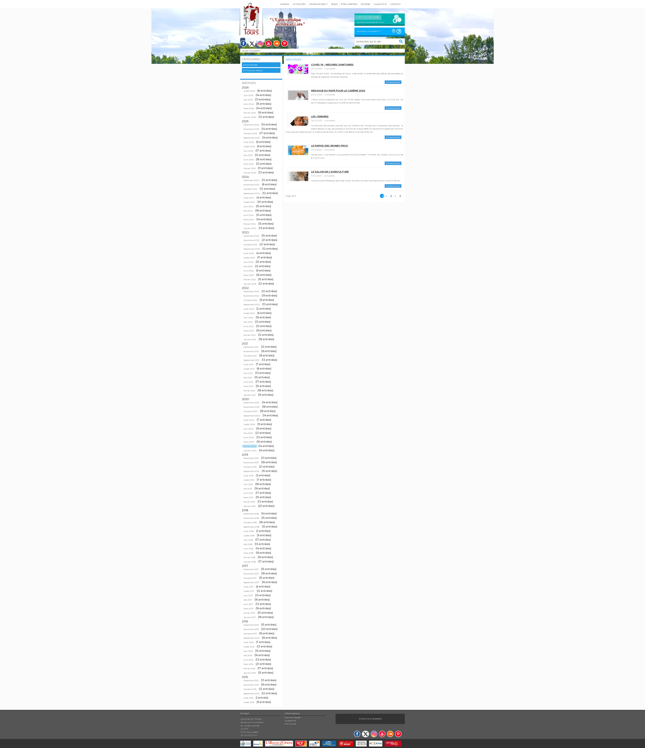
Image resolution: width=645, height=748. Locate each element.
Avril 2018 (248, 548)
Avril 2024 (249, 215)
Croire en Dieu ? (318, 4)
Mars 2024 (249, 219)
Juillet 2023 (249, 257)
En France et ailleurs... (253, 70)
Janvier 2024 (250, 228)
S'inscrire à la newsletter (370, 718)
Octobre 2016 (250, 633)
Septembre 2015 (251, 693)
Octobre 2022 (250, 300)
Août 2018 (249, 531)
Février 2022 (250, 335)
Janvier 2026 (250, 117)
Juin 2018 (248, 540)
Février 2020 (250, 446)
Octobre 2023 (250, 244)
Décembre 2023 (251, 236)
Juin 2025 (248, 151)
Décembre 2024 (251, 180)
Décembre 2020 (252, 402)
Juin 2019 (248, 484)
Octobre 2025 (250, 133)
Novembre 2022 (251, 295)
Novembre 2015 (251, 685)
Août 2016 (248, 642)
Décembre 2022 (251, 291)
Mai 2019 (248, 488)
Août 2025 (249, 142)
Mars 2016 (248, 664)
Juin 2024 (248, 206)
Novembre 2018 (251, 518)
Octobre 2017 (250, 578)
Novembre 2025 (251, 129)
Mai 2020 (248, 433)
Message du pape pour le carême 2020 (338, 90)
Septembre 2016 (251, 638)
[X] (251, 43)
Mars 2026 (249, 108)
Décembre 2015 (251, 680)
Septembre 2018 (252, 527)
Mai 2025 (248, 155)
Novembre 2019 (251, 462)
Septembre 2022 (252, 304)
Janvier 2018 (250, 561)
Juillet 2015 (249, 702)
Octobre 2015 (250, 689)
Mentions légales (292, 717)
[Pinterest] (284, 43)
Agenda (284, 4)
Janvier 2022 (250, 339)
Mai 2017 (248, 600)
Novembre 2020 (252, 407)
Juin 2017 (248, 595)
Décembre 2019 (251, 458)
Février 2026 (250, 112)
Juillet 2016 (249, 646)
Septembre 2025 (252, 138)
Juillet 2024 (249, 202)
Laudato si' (380, 4)
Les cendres (320, 116)
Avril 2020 (249, 437)
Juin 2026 (248, 95)
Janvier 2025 (250, 172)
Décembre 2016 (251, 625)
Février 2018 (249, 557)
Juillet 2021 (249, 369)
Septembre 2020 (252, 415)
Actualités (299, 4)
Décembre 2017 (251, 569)
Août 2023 (249, 253)
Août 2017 (248, 586)
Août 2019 (248, 475)
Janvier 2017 (250, 617)
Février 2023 (250, 279)
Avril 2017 (248, 604)
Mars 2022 (249, 330)
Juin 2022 (248, 317)
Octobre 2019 (250, 467)
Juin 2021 (248, 373)
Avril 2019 (248, 493)
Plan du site (290, 724)
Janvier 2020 (250, 450)
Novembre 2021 (251, 351)
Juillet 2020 (249, 424)
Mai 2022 (248, 322)
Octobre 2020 (250, 411)
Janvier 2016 (250, 673)
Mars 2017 (248, 608)
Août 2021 (248, 364)
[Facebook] (243, 43)
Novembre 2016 (251, 629)
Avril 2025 (248, 159)
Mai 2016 (248, 655)
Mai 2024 (248, 211)
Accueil (245, 51)
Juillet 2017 (249, 591)
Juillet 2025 (249, 146)
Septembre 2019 (251, 471)
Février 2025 (249, 168)
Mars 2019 (248, 497)
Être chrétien (349, 4)
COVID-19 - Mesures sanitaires (332, 64)
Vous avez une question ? (369, 31)
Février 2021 (249, 390)
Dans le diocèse (250, 64)
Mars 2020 (249, 442)
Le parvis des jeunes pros (329, 145)
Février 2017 (249, 613)
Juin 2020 (249, 428)
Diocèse (365, 4)
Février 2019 (249, 502)
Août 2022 (249, 309)
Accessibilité (290, 720)
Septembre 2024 (252, 193)
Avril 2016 (248, 660)
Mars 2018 (248, 553)
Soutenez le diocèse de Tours (370, 22)
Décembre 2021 (251, 347)
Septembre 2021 (251, 360)
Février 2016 (249, 668)
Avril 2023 (249, 270)
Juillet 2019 (249, 480)
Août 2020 (249, 420)
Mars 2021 (248, 386)
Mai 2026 (248, 99)
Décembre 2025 (251, 124)
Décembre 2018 (251, 513)
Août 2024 (249, 197)
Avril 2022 (249, 326)
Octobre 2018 (250, 522)
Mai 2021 (248, 377)
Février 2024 (250, 224)
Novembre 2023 (251, 240)
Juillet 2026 (249, 91)
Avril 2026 (249, 104)
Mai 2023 (248, 266)
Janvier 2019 (250, 506)
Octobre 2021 (250, 355)
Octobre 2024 (250, 189)
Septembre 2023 (252, 249)
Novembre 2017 (251, 573)
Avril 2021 (248, 382)
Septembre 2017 (251, 582)
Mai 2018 (248, 544)
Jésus (334, 4)
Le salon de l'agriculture (330, 171)
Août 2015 (248, 698)
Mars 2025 (249, 164)
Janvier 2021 (250, 395)
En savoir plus (393, 82)
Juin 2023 (248, 262)
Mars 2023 (249, 275)
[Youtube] (268, 43)
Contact (395, 4)
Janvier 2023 (250, 284)
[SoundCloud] (276, 43)
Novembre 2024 (252, 184)
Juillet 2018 (249, 535)
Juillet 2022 (249, 313)
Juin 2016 (248, 651)
